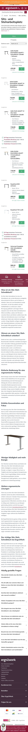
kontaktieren (18, 566)
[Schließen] (26, 2)
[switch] (3, 730)
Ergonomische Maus (6, 670)
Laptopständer (5, 672)
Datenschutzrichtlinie (20, 724)
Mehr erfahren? (14, 730)
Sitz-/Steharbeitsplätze (13, 15)
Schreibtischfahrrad (17, 507)
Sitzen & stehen (5, 666)
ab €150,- (13, 143)
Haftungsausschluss (8, 724)
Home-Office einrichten (7, 680)
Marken (3, 676)
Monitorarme (4, 674)
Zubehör (3, 678)
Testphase (15, 4)
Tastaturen (4, 668)
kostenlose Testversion (13, 137)
